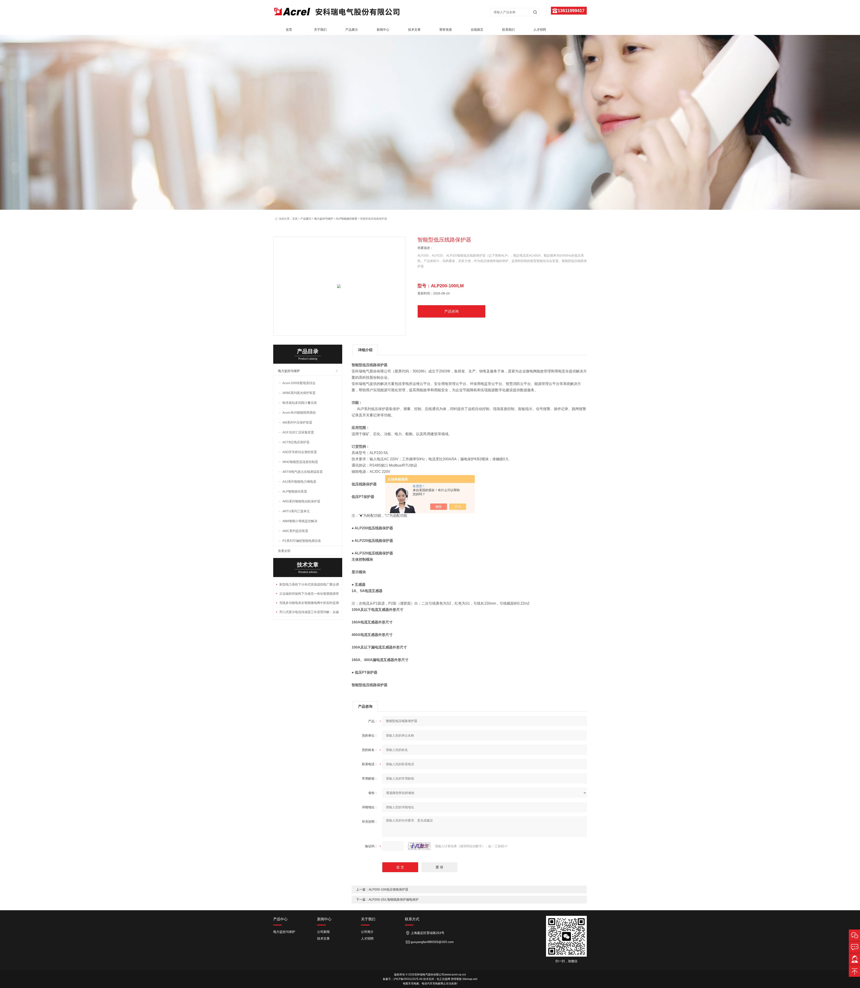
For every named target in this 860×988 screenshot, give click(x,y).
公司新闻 (323, 932)
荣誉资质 (445, 29)
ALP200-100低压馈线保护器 (388, 889)
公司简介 (367, 932)
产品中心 (280, 919)
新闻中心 (383, 29)
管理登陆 (456, 979)
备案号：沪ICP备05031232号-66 (403, 979)
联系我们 (508, 29)
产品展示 (351, 29)
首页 (289, 29)
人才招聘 (539, 29)
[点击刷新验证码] (419, 846)
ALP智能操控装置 (346, 218)
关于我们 (320, 29)
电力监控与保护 (323, 218)
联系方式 (412, 919)
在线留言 (477, 29)
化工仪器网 (443, 979)
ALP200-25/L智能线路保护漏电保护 (394, 899)
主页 (295, 218)
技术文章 (414, 29)
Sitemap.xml (469, 979)
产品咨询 (451, 311)
